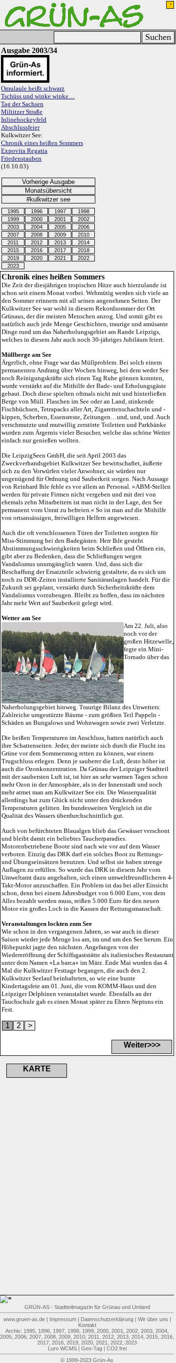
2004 (37, 227)
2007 (13, 235)
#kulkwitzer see (48, 199)
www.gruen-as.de (24, 1319)
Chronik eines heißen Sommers (42, 143)
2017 (60, 250)
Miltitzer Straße (22, 111)
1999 (13, 219)
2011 (13, 242)
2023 (13, 266)
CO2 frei (117, 1348)
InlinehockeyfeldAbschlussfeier (23, 123)
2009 (60, 235)
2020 (37, 258)
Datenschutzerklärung (107, 1319)
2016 (37, 250)
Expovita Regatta (24, 150)
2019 (13, 258)
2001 (60, 219)
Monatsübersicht (48, 190)
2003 (13, 227)
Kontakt (87, 1325)
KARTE (37, 1069)
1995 (13, 211)
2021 (60, 258)
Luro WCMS (62, 1348)
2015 (13, 250)
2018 (83, 250)
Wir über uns (153, 1319)
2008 (37, 235)
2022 (83, 258)
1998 (83, 211)
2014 (83, 242)
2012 (37, 242)
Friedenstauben (21, 158)
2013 (60, 242)
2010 (83, 235)
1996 (37, 211)
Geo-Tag (91, 1348)
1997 (60, 211)
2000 (37, 219)
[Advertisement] (54, 1198)
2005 (60, 227)
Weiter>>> (142, 1045)
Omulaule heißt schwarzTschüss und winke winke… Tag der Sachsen (38, 96)
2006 (83, 227)
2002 (83, 219)
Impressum (62, 1319)
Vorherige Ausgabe (48, 181)
